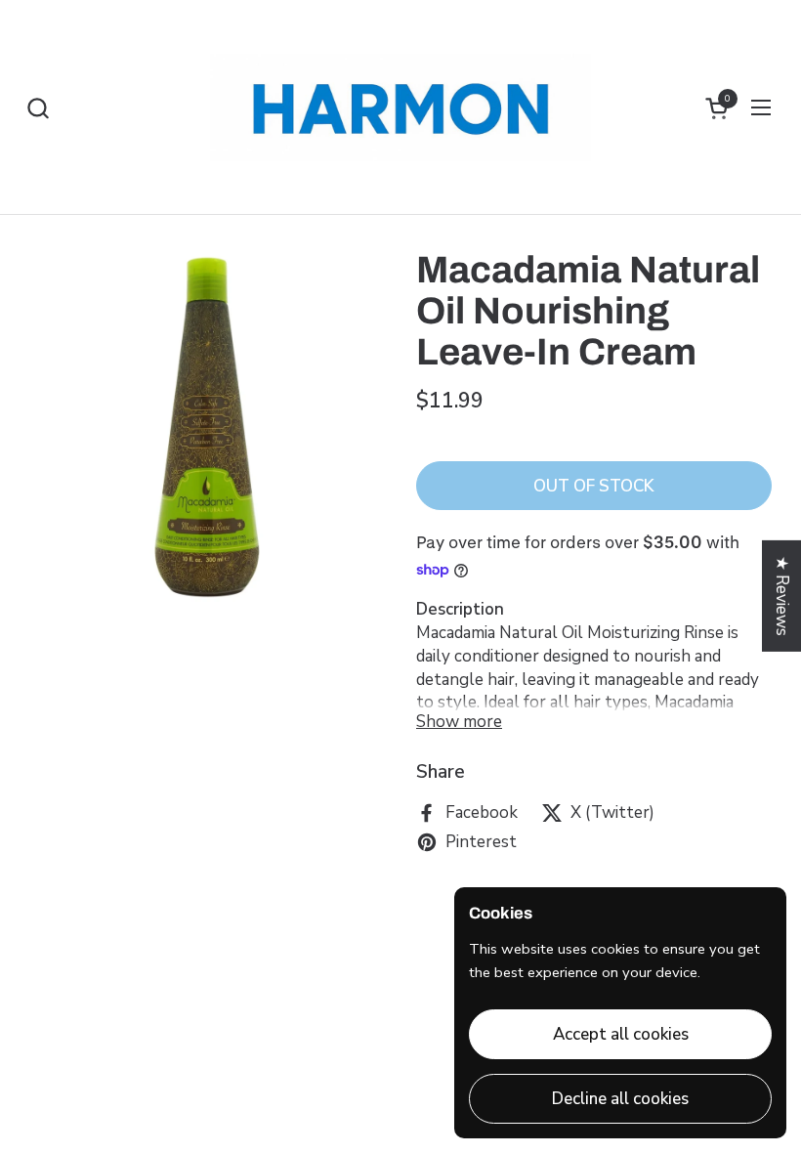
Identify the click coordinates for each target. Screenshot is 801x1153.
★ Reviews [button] (782, 596)
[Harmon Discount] (400, 107)
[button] (37, 108)
